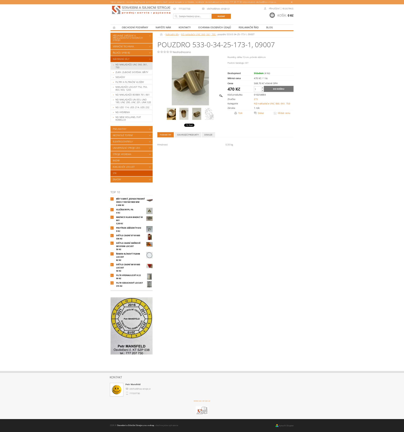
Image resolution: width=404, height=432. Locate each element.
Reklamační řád (248, 27)
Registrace (288, 8)
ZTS (256, 99)
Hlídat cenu (284, 113)
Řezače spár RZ (121, 52)
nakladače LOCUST (123, 166)
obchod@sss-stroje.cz (140, 388)
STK (115, 173)
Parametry (165, 134)
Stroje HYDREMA (122, 154)
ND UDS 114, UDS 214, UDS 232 (132, 107)
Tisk (240, 113)
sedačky (120, 77)
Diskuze (208, 134)
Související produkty (188, 134)
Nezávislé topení (123, 135)
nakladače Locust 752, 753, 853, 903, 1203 (131, 88)
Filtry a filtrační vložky (130, 82)
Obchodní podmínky (135, 27)
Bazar (116, 160)
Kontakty (185, 27)
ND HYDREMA (123, 112)
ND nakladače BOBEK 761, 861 (133, 94)
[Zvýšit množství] (262, 87)
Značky (117, 179)
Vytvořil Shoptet (286, 425)
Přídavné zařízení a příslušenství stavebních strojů (128, 38)
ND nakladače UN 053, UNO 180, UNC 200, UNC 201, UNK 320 (133, 101)
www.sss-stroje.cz (202, 401)
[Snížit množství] (262, 90)
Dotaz (261, 113)
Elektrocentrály (123, 141)
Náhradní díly (121, 58)
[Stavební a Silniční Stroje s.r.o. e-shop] (141, 10)
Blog (269, 27)
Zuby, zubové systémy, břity (132, 72)
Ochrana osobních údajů (214, 27)
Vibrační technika (123, 46)
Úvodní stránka (114, 27)
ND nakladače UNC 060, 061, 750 (132, 66)
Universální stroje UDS (126, 147)
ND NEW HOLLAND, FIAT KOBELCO (128, 118)
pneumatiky (119, 128)
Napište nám (163, 27)
